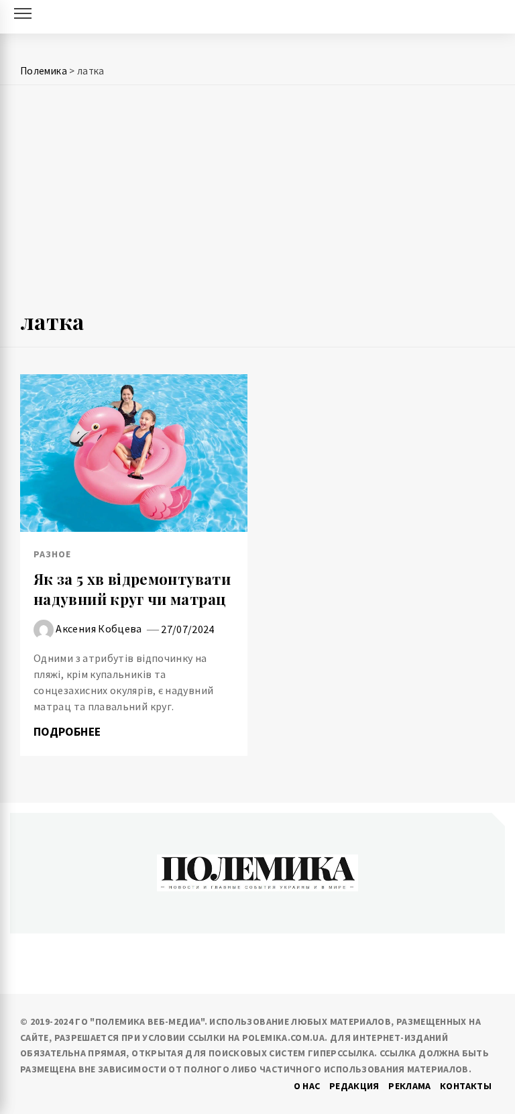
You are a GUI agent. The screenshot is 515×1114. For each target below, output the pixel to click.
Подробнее (69, 731)
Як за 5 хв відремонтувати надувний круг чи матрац (132, 589)
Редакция (354, 1086)
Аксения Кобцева (98, 628)
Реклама (409, 1086)
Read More (133, 453)
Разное (52, 554)
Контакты (466, 1086)
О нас (307, 1086)
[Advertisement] (257, 202)
